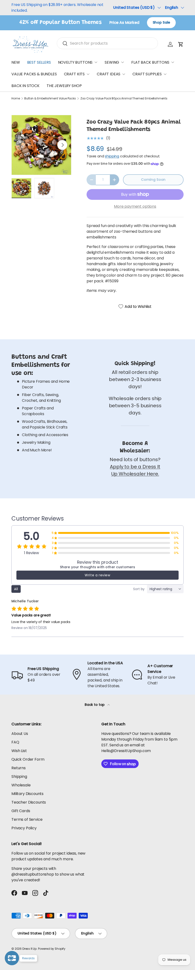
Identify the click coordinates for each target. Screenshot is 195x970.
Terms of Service (26, 819)
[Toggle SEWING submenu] (122, 62)
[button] (181, 44)
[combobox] (107, 43)
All (16, 589)
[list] (41, 145)
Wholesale (21, 785)
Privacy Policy (24, 828)
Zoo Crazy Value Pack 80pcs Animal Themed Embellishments (123, 98)
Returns (18, 768)
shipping (112, 156)
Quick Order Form (27, 759)
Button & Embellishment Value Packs (50, 98)
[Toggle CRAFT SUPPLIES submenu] (165, 74)
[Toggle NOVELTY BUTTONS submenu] (96, 62)
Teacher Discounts (28, 802)
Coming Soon (153, 179)
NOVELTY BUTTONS (75, 62)
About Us (19, 733)
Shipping (19, 776)
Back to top (95, 704)
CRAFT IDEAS (108, 74)
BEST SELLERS (39, 62)
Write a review (97, 575)
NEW (15, 62)
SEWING (112, 62)
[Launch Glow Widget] (12, 958)
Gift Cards (20, 811)
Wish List (19, 750)
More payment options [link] (135, 206)
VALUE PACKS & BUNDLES (34, 74)
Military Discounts (27, 793)
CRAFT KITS (74, 74)
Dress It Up (29, 949)
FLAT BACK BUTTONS (150, 62)
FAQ (15, 742)
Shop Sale (161, 22)
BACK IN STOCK (25, 85)
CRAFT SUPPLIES (147, 74)
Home (15, 98)
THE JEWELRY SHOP (64, 85)
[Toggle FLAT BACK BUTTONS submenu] (173, 62)
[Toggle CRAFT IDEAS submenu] (124, 74)
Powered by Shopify (51, 949)
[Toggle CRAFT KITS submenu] (88, 74)
